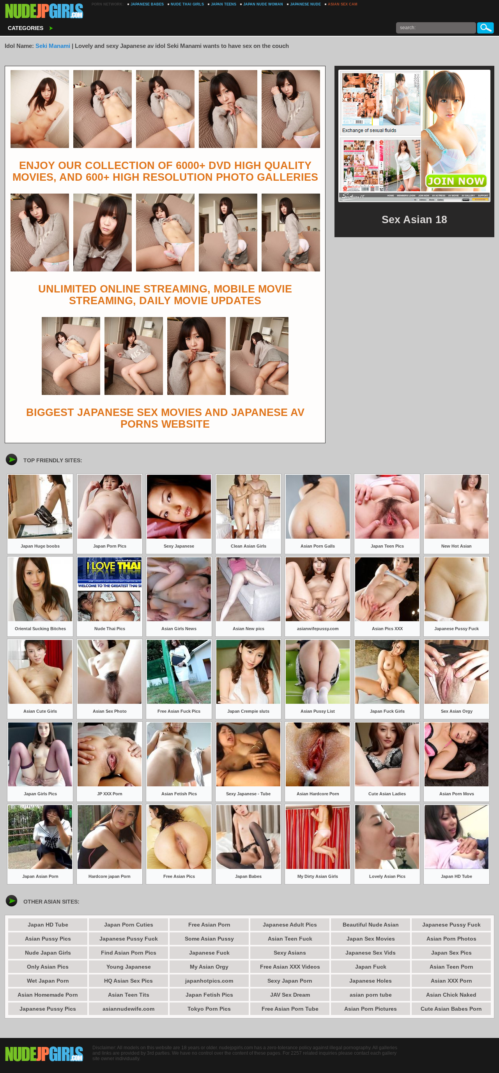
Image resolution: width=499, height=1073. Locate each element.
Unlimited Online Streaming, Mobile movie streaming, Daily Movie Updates (165, 295)
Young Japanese (128, 967)
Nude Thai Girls (187, 4)
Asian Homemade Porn (48, 995)
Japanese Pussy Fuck (128, 939)
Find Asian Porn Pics (128, 953)
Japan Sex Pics (451, 953)
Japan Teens (223, 4)
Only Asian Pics (48, 967)
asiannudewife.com (128, 1009)
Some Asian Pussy (209, 939)
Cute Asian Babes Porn (451, 1009)
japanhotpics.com (209, 981)
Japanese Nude (305, 4)
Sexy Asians (290, 953)
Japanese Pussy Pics (47, 1009)
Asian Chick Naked (451, 995)
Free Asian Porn (209, 924)
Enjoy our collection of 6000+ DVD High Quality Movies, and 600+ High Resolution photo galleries (165, 171)
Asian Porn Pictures (370, 1009)
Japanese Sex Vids (370, 953)
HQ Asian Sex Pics (128, 981)
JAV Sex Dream (290, 995)
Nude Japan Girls (48, 953)
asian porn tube (371, 995)
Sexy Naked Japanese (45, 11)
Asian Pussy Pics (48, 939)
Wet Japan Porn (48, 981)
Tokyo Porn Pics (209, 1009)
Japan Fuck (370, 967)
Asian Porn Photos (451, 939)
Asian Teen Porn (451, 967)
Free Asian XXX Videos (290, 967)
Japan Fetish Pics (209, 995)
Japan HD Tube (48, 924)
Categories (25, 28)
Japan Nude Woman (263, 4)
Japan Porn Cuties (128, 924)
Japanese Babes (147, 4)
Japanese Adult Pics (290, 924)
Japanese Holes (370, 981)
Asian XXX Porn (451, 981)
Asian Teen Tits (128, 995)
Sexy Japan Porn (289, 981)
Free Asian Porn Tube (290, 1009)
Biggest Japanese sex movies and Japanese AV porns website (165, 418)
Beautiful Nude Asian (371, 924)
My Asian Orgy (209, 967)
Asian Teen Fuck (290, 939)
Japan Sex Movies (371, 939)
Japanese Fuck (209, 953)
